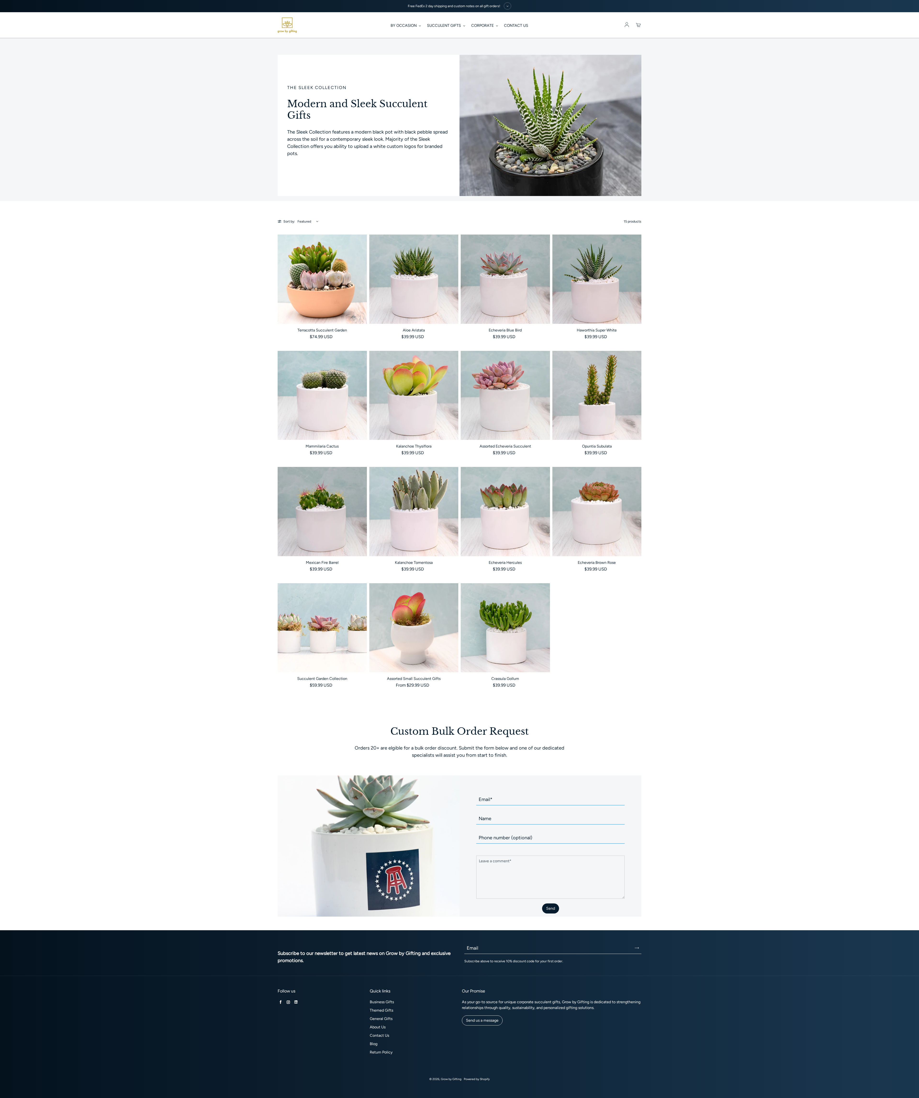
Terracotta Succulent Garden (322, 330)
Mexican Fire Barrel (322, 562)
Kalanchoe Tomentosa (414, 562)
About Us (378, 1027)
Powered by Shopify (477, 1079)
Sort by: (289, 221)
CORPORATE (483, 25)
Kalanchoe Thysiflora (413, 446)
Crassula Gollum (505, 678)
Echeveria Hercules (505, 562)
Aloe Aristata (414, 330)
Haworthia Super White (597, 330)
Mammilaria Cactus (322, 446)
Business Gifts (382, 1002)
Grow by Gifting (451, 1079)
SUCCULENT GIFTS (444, 25)
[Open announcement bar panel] (507, 6)
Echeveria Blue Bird (505, 330)
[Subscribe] (637, 948)
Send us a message (482, 1020)
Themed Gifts (381, 1010)
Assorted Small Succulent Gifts (414, 678)
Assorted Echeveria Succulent (505, 446)
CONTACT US (516, 25)
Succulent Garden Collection (322, 678)
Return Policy (381, 1052)
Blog (373, 1044)
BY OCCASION (404, 25)
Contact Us (379, 1035)
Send (550, 908)
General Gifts (381, 1018)
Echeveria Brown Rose (597, 562)
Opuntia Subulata (597, 446)
